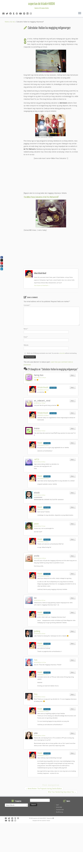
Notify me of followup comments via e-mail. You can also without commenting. (52, 353)
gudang (37, 631)
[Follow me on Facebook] (11, 13)
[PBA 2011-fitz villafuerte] (51, 61)
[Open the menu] (79, 13)
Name (26, 329)
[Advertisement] (51, 175)
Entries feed (59, 807)
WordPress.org (59, 812)
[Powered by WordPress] (53, 818)
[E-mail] (4, 13)
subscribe (62, 353)
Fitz (35, 694)
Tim (35, 659)
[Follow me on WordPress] (17, 13)
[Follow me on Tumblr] (14, 13)
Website (26, 345)
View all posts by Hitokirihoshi (41, 285)
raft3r (36, 459)
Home (7, 22)
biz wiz (12, 22)
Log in (57, 804)
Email (26, 337)
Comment (27, 305)
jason (36, 523)
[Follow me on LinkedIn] (28, 13)
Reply (72, 375)
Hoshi (39, 442)
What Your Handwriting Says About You (62, 792)
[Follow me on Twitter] (7, 13)
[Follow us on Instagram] (31, 13)
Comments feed (60, 809)
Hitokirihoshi (42, 387)
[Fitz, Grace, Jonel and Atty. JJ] (50, 125)
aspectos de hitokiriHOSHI (41, 4)
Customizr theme (46, 820)
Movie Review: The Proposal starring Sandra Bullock (44, 788)
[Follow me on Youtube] (21, 13)
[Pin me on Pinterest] (25, 13)
